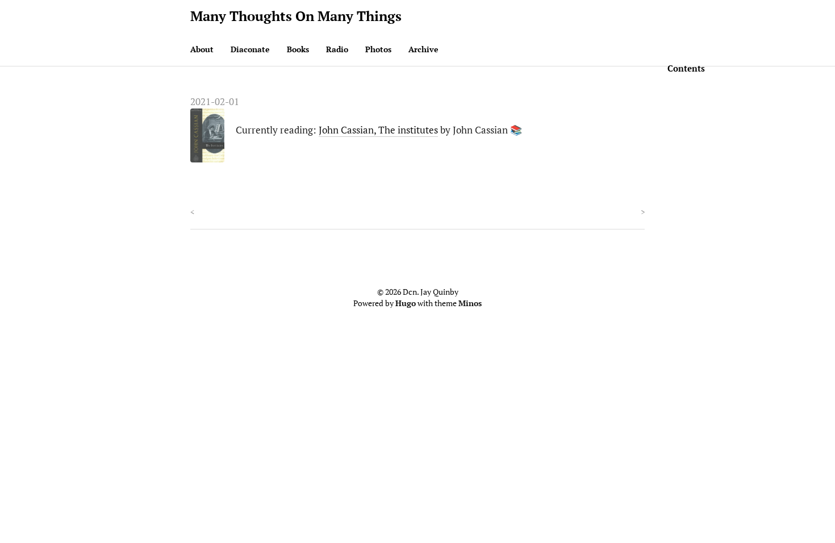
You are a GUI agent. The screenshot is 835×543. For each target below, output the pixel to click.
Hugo (405, 303)
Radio (337, 49)
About (202, 49)
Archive (423, 49)
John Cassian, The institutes (378, 129)
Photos (378, 49)
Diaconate (250, 49)
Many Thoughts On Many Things (296, 16)
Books (298, 49)
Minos (470, 303)
